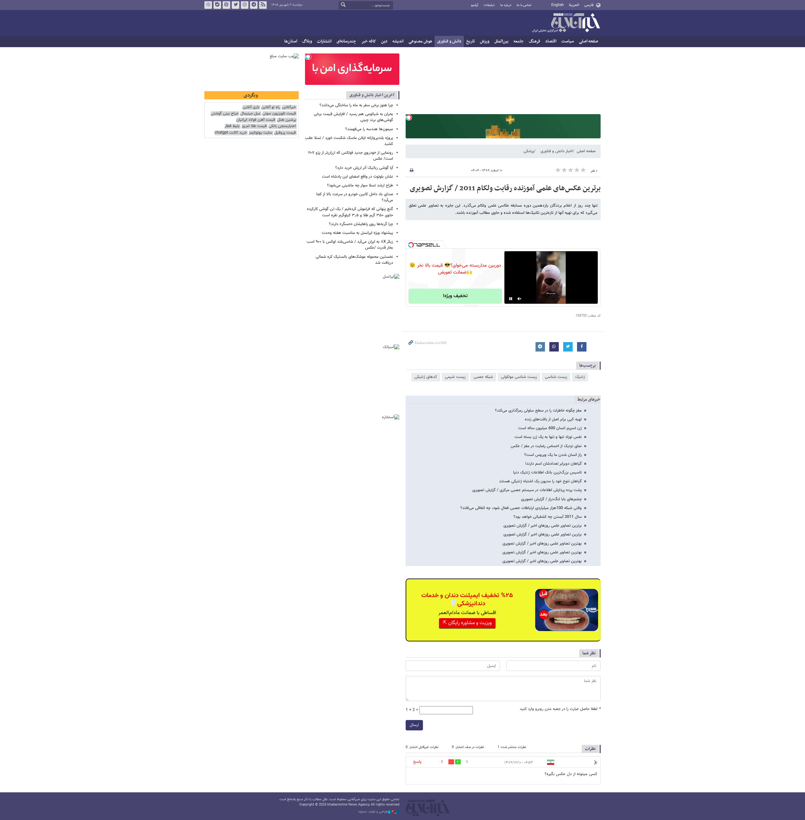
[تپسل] (409, 117)
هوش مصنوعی (420, 41)
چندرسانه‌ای (346, 41)
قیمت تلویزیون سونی (279, 114)
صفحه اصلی (588, 41)
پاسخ (417, 762)
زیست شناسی (556, 377)
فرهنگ (534, 41)
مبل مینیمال (250, 114)
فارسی (588, 5)
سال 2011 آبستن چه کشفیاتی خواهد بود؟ (548, 517)
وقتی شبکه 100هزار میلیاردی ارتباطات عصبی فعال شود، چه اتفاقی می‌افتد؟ (521, 508)
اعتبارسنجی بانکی (282, 126)
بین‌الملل (501, 41)
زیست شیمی (455, 377)
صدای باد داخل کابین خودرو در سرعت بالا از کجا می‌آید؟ (354, 197)
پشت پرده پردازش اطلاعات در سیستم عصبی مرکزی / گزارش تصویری (527, 490)
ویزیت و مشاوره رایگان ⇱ (467, 623)
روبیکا (208, 5)
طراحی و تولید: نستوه (373, 811)
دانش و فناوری (449, 41)
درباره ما (505, 5)
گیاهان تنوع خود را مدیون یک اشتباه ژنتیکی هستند (540, 481)
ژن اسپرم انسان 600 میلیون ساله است (550, 428)
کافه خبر (368, 41)
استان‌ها (290, 41)
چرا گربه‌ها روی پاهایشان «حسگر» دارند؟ (361, 224)
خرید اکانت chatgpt (230, 133)
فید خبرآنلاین (263, 5)
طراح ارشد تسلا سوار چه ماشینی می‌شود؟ (360, 185)
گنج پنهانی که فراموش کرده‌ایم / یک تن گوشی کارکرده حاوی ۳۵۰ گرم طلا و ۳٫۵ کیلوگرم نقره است (350, 212)
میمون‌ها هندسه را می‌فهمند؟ (369, 129)
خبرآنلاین (566, 23)
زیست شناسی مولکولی (519, 377)
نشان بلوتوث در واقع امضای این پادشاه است (357, 177)
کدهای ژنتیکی (425, 377)
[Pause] (510, 298)
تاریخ (470, 41)
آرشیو (474, 5)
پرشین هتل (286, 120)
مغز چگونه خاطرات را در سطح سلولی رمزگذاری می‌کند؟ (538, 410)
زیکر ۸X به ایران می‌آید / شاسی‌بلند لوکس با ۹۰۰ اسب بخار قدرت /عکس (350, 245)
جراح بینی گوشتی (224, 114)
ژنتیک (580, 377)
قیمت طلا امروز (254, 126)
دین (384, 41)
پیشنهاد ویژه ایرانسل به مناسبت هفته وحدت (357, 233)
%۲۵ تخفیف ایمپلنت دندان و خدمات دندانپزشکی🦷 (467, 599)
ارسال (414, 725)
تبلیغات (489, 5)
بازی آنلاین (250, 107)
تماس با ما (524, 5)
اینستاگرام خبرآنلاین (244, 5)
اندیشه (397, 41)
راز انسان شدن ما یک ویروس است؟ (553, 455)
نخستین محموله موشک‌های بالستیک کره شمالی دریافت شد (354, 260)
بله (217, 5)
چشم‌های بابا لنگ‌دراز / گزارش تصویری (551, 499)
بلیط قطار (232, 126)
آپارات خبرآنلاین (226, 5)
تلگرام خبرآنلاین (254, 5)
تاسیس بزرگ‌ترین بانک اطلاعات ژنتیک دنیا (547, 472)
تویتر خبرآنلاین (235, 5)
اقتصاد (550, 41)
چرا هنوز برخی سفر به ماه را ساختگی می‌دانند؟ (356, 105)
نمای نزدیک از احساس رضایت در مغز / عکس (546, 446)
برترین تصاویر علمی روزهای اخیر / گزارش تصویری (542, 526)
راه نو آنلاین (270, 107)
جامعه (519, 41)
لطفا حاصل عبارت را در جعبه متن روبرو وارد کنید (560, 709)
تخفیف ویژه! (455, 296)
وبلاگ (307, 41)
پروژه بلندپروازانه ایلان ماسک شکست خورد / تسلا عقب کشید (349, 141)
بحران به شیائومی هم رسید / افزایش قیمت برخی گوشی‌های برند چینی (353, 117)
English (557, 5)
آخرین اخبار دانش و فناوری (371, 95)
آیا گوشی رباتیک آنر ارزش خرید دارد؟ (364, 168)
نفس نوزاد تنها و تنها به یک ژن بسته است (548, 437)
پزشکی (529, 151)
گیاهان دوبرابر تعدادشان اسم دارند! (553, 464)
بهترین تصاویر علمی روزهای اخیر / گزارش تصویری (542, 543)
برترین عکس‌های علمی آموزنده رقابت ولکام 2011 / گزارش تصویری (505, 188)
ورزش (484, 41)
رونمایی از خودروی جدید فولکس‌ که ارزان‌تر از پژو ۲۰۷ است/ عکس (350, 156)
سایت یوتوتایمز (260, 133)
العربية (574, 5)
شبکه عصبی (483, 377)
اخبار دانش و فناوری (557, 151)
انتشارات (324, 41)
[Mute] (519, 298)
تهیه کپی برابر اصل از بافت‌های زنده (553, 419)
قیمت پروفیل (285, 133)
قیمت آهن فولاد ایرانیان (255, 120)
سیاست (567, 41)
